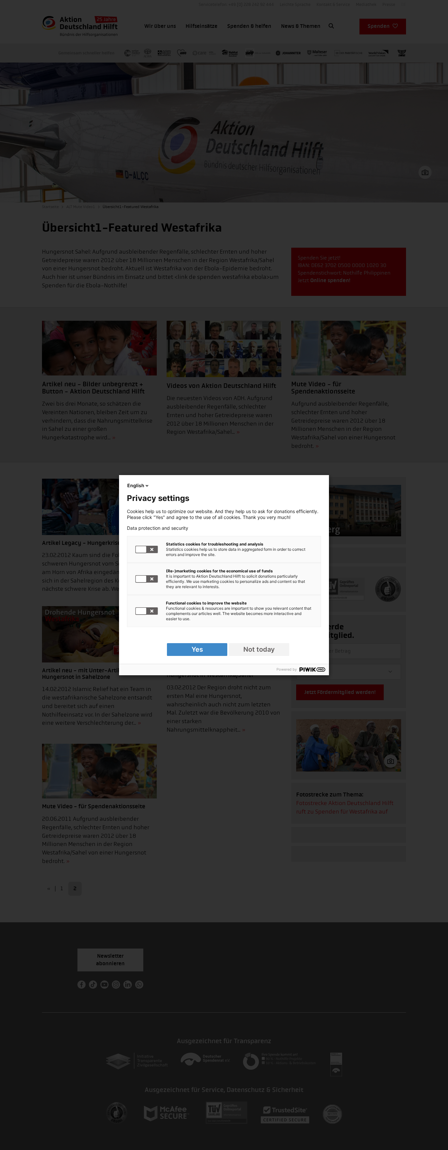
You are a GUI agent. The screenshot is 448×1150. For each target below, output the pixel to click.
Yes (197, 649)
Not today (259, 649)
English (135, 485)
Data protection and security (157, 528)
